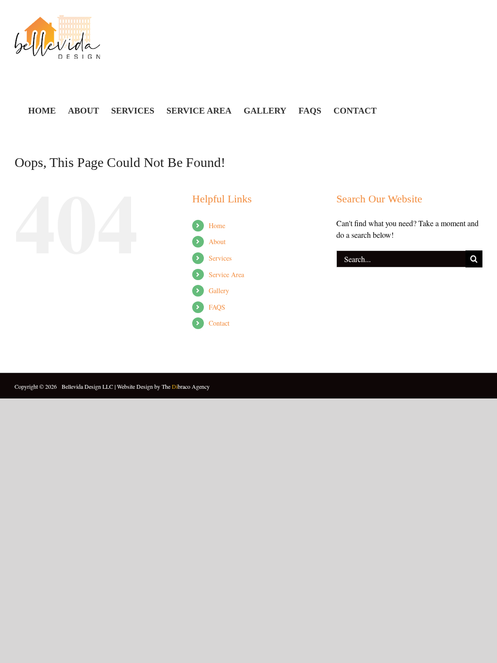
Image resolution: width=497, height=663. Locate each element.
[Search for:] (400, 257)
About (217, 241)
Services (220, 258)
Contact (219, 323)
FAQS (217, 307)
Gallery (219, 290)
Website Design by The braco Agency (163, 386)
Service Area (226, 274)
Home (217, 225)
